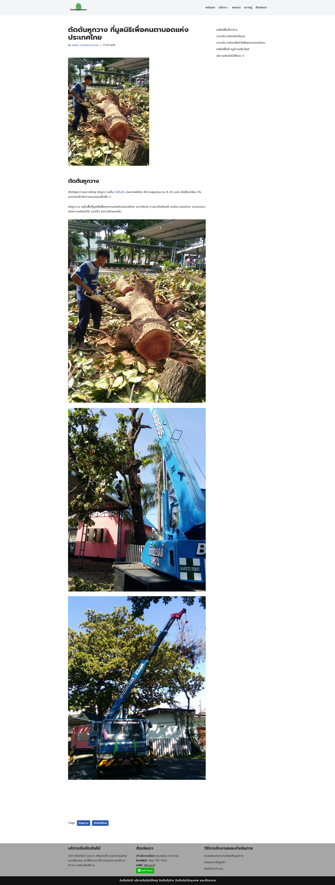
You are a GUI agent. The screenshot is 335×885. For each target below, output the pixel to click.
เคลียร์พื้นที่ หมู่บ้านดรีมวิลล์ (232, 49)
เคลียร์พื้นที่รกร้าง (226, 30)
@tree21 (149, 865)
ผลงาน (236, 7)
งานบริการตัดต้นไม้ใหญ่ (230, 36)
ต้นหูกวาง (83, 823)
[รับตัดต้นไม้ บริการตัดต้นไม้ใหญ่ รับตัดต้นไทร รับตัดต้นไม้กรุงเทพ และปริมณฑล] (78, 7)
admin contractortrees (85, 45)
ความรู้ (248, 7)
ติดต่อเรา (261, 7)
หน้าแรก (210, 7)
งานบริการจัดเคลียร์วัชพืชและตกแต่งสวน (240, 43)
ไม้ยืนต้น (120, 192)
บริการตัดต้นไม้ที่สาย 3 (230, 56)
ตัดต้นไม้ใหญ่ (100, 823)
